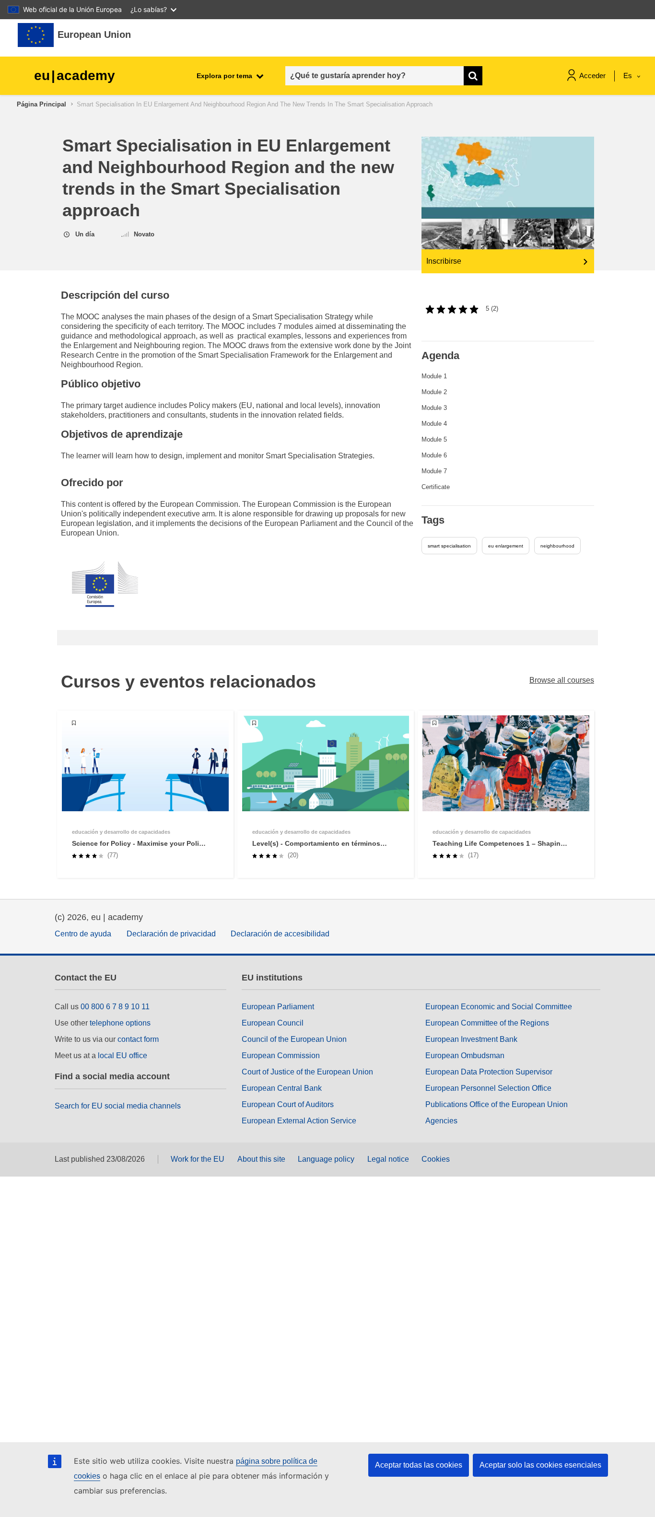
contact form (138, 1039)
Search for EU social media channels (118, 1106)
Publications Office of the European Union (496, 1104)
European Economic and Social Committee (498, 1007)
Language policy (326, 1159)
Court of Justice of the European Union (307, 1072)
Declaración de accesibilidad (280, 934)
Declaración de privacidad (171, 934)
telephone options (120, 1023)
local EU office (122, 1055)
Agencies (441, 1121)
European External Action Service (299, 1121)
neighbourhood (557, 545)
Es (628, 75)
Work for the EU (197, 1159)
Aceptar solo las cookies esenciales (540, 1465)
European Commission (281, 1055)
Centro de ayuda (83, 934)
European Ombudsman (464, 1055)
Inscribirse (443, 261)
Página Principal (41, 104)
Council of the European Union (294, 1039)
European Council (273, 1023)
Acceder (592, 75)
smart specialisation (449, 545)
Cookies (435, 1159)
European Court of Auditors (288, 1104)
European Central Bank (282, 1088)
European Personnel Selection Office (488, 1088)
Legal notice (388, 1159)
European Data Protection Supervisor (488, 1072)
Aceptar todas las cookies (418, 1465)
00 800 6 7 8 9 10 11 (115, 1007)
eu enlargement (505, 545)
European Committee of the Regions (487, 1023)
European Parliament (278, 1007)
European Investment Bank (471, 1039)
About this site (261, 1159)
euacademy (74, 75)
